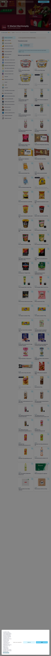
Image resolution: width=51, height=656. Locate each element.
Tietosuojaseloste (6, 652)
